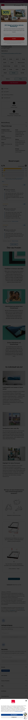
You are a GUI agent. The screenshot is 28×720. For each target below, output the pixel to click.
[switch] (25, 718)
